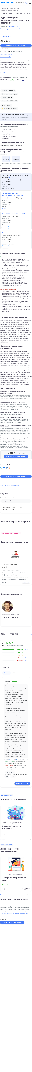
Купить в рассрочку (6, 54)
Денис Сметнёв (13, 26)
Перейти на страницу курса (16, 45)
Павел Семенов (10, 617)
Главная (3, 8)
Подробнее (26, 582)
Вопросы (15, 485)
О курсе (3, 485)
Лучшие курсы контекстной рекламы (15, 914)
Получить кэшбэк (5, 57)
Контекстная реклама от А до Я (13, 214)
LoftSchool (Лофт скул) (10, 565)
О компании (17, 673)
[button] (16, 501)
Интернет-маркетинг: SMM (14, 879)
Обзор (4, 209)
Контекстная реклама (8, 10)
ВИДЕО (4, 83)
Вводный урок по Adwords (11, 827)
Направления (14, 8)
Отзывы (9, 485)
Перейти (5, 227)
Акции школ (19, 2)
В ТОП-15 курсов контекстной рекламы (13, 29)
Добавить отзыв (22, 783)
